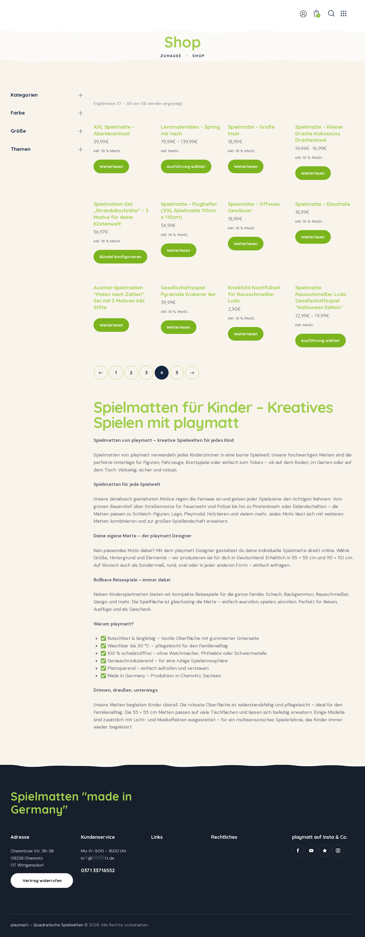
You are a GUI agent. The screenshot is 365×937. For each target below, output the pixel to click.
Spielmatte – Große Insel (251, 130)
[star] (325, 851)
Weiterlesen (111, 166)
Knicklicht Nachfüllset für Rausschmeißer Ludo (254, 294)
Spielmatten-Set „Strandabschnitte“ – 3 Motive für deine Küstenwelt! (121, 214)
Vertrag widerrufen (42, 880)
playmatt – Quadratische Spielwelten (47, 925)
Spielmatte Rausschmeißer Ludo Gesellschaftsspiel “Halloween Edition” (320, 297)
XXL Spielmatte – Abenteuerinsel (114, 130)
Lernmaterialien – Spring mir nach (190, 130)
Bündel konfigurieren (120, 256)
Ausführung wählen (186, 166)
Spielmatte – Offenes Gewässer (254, 207)
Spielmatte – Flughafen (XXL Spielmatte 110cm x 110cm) (189, 210)
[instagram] (338, 851)
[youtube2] (311, 851)
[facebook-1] (298, 851)
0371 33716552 (98, 870)
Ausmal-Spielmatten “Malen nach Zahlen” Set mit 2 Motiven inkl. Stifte (120, 297)
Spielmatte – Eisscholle (322, 204)
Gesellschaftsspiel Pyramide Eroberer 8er (188, 290)
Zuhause (170, 55)
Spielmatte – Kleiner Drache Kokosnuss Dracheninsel (319, 133)
